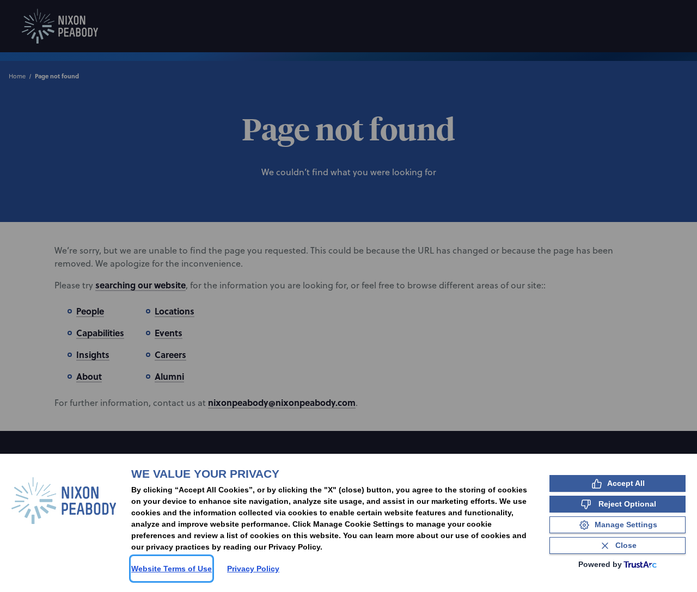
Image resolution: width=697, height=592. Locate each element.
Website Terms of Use (171, 568)
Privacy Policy (253, 568)
